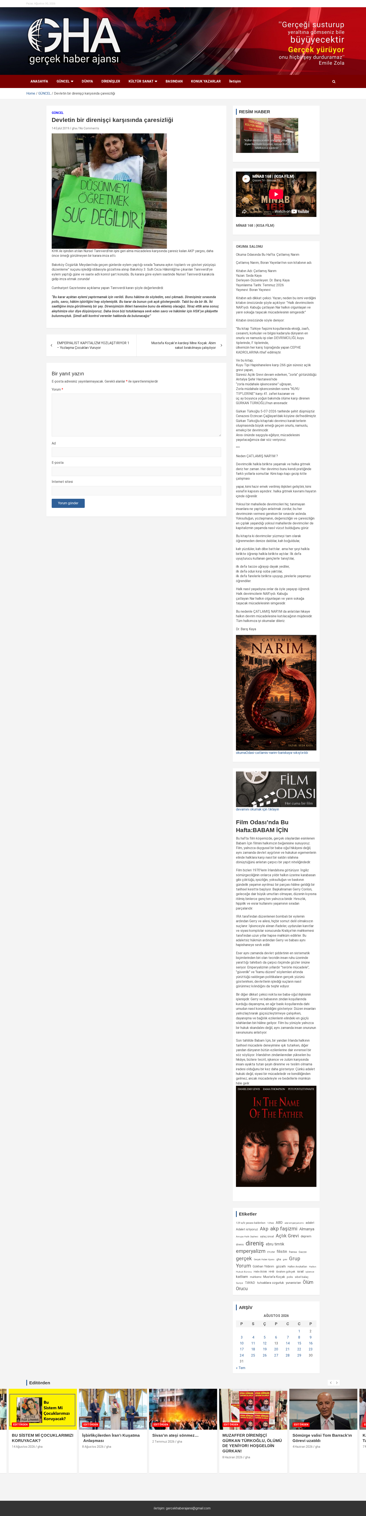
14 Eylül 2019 (60, 128)
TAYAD (250, 1283)
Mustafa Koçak (274, 1277)
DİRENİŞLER (110, 81)
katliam (242, 1276)
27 (276, 1355)
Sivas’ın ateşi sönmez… (175, 1435)
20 (276, 1349)
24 (242, 1355)
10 (242, 1343)
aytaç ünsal (267, 1236)
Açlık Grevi (287, 1235)
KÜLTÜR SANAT (141, 81)
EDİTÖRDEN (20, 1424)
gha (74, 128)
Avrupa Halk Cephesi (247, 1236)
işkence (309, 1271)
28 (288, 1355)
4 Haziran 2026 (303, 1446)
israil (300, 1271)
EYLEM (271, 1252)
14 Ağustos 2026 (23, 1446)
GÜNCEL (63, 81)
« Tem (240, 1368)
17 (242, 1349)
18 (253, 1349)
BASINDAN (174, 81)
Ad (54, 443)
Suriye (239, 1282)
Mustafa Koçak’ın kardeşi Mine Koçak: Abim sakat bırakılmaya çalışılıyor (183, 345)
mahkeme (255, 1277)
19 (265, 1349)
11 (253, 1343)
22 (299, 1349)
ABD (279, 1223)
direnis (240, 1244)
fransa (293, 1251)
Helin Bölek (260, 1271)
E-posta (58, 463)
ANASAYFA (39, 81)
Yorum (57, 389)
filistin (282, 1251)
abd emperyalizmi (294, 1223)
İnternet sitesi (62, 482)
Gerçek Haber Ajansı (264, 1259)
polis (290, 1276)
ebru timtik (275, 1244)
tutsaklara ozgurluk (270, 1283)
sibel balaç (302, 1276)
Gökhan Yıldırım (263, 1266)
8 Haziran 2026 (232, 1457)
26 (265, 1355)
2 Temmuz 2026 (163, 1441)
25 (253, 1355)
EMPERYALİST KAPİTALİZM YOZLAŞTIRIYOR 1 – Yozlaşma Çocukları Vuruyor (93, 345)
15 (299, 1343)
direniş (255, 1243)
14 (288, 1343)
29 (299, 1355)
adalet (310, 1222)
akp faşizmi (283, 1228)
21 (288, 1349)
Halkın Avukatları (297, 1266)
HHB (271, 1271)
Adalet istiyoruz (247, 1229)
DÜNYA (87, 81)
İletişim (235, 81)
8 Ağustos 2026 (93, 1446)
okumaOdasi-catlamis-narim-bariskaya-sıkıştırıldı (272, 753)
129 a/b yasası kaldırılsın (250, 1222)
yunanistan (293, 1283)
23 (311, 1349)
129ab (270, 1223)
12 (265, 1343)
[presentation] (331, 1383)
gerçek (244, 1258)
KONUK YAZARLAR (206, 81)
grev (285, 1259)
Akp (264, 1228)
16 (311, 1343)
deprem (306, 1236)
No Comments (89, 128)
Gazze (302, 1251)
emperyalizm (250, 1251)
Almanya (306, 1229)
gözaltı (281, 1266)
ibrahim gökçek (285, 1271)
